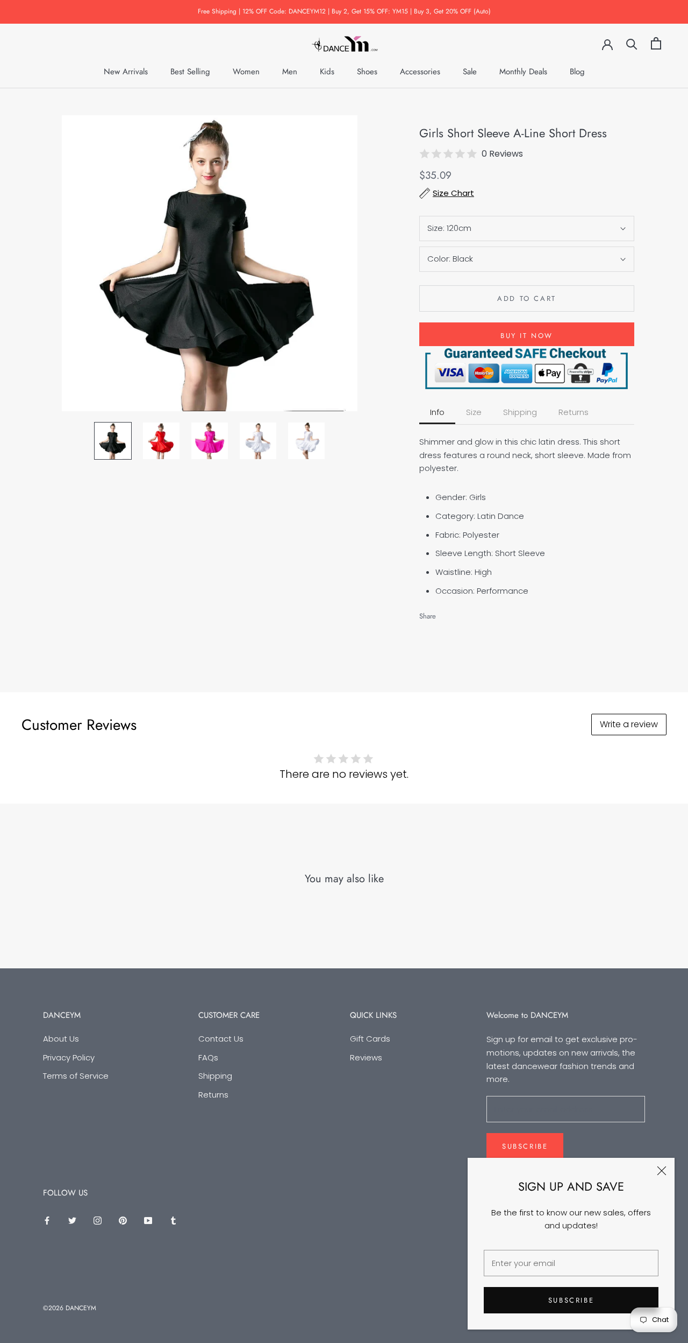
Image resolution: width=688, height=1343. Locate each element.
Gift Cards (370, 1038)
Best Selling (190, 72)
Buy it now (526, 336)
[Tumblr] (173, 1220)
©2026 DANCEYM (69, 1308)
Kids (327, 72)
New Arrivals (126, 72)
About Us (61, 1038)
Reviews (366, 1057)
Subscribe (571, 1300)
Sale (470, 72)
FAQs (208, 1057)
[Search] (631, 43)
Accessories (420, 72)
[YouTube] (148, 1220)
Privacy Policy (69, 1057)
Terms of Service (76, 1075)
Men (289, 72)
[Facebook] (446, 613)
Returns (213, 1094)
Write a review (629, 724)
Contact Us (220, 1038)
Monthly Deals (523, 72)
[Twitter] (460, 613)
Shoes (367, 72)
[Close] (661, 1171)
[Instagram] (98, 1220)
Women (246, 72)
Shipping (215, 1075)
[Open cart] (656, 43)
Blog (577, 72)
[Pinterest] (474, 613)
